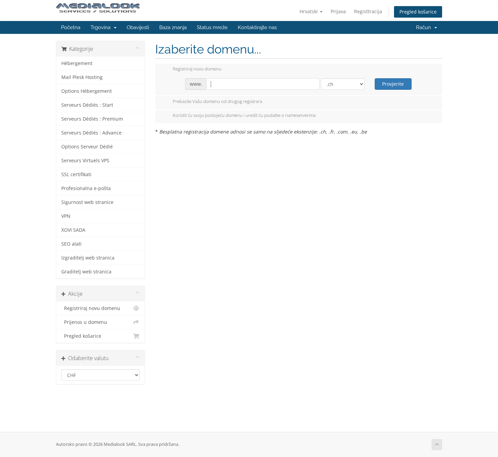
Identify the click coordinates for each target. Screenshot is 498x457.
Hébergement (76, 63)
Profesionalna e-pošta (86, 188)
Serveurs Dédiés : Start (87, 105)
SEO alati (71, 244)
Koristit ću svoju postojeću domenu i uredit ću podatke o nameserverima (244, 115)
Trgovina (101, 27)
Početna (70, 27)
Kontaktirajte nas (257, 27)
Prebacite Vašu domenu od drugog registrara (217, 101)
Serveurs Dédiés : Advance (91, 133)
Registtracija (368, 11)
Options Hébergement (86, 91)
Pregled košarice (418, 11)
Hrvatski (309, 11)
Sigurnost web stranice (87, 202)
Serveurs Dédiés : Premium (92, 119)
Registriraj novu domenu (90, 308)
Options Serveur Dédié (87, 147)
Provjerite (393, 84)
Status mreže (212, 27)
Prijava (338, 11)
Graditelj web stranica (86, 272)
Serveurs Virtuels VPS (85, 161)
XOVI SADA (73, 230)
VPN (65, 216)
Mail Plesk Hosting (82, 77)
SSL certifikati (76, 174)
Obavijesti (138, 27)
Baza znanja (173, 27)
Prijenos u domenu (84, 322)
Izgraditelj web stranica (88, 258)
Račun (425, 27)
